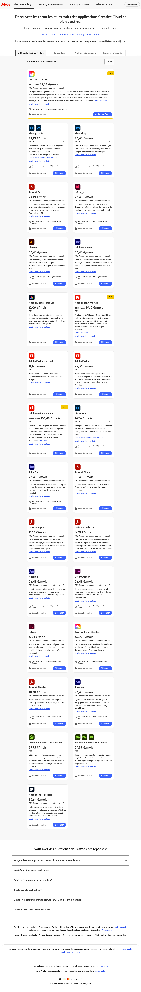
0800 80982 (103, 966)
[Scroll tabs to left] (2, 53)
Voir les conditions (81, 333)
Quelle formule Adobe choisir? (28, 890)
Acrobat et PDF (66, 34)
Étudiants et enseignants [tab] (86, 53)
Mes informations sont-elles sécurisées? (32, 870)
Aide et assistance (103, 4)
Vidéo (97, 34)
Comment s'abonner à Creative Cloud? (32, 909)
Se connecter (132, 4)
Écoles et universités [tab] (112, 53)
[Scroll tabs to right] (139, 53)
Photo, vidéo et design (23, 4)
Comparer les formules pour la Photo (43, 157)
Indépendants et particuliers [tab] (31, 53)
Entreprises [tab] (59, 53)
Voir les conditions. (101, 101)
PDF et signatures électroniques (51, 4)
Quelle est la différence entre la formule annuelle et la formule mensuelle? (48, 899)
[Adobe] (5, 4)
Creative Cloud (48, 34)
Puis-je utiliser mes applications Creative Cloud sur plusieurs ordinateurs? (48, 860)
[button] (60, 979)
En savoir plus (107, 930)
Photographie (84, 34)
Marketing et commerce (79, 4)
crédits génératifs (120, 927)
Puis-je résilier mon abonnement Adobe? (33, 880)
